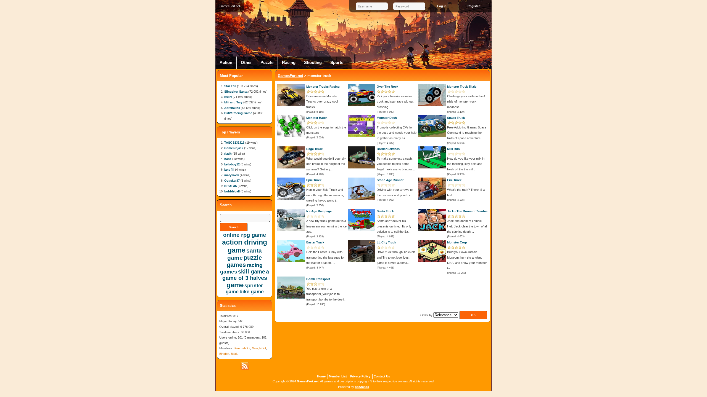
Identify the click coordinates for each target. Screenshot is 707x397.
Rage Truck (314, 149)
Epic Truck (313, 180)
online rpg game (244, 235)
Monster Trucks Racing (323, 86)
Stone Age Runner (390, 180)
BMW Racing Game (238, 113)
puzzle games (244, 261)
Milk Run (453, 149)
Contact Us (382, 376)
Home (321, 376)
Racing (289, 62)
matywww (231, 175)
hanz (227, 158)
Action (226, 62)
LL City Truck (386, 242)
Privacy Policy (360, 376)
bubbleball (232, 191)
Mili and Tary (233, 102)
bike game (251, 291)
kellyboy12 (232, 164)
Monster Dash (387, 117)
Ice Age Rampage (319, 211)
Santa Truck (385, 211)
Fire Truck (454, 180)
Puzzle (266, 62)
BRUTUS (230, 185)
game (235, 285)
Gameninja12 (233, 148)
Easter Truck (315, 242)
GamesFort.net (290, 76)
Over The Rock (387, 86)
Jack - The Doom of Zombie (467, 211)
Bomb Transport (318, 279)
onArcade (362, 386)
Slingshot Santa (235, 91)
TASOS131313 (234, 142)
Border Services (388, 149)
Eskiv (228, 96)
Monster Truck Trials (461, 86)
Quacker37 (232, 180)
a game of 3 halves (245, 275)
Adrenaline (232, 107)
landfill (229, 169)
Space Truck (456, 117)
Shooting (313, 62)
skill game (251, 272)
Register (474, 6)
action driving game (244, 246)
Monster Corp (457, 242)
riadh (228, 153)
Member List (338, 376)
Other (246, 62)
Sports (336, 62)
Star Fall (230, 86)
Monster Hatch (317, 117)
